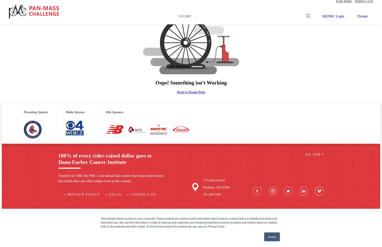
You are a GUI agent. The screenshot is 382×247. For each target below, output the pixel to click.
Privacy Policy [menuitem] (83, 194)
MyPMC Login (333, 16)
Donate (362, 16)
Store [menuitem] (185, 16)
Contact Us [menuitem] (143, 194)
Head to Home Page (191, 92)
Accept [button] (272, 237)
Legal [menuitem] (115, 194)
